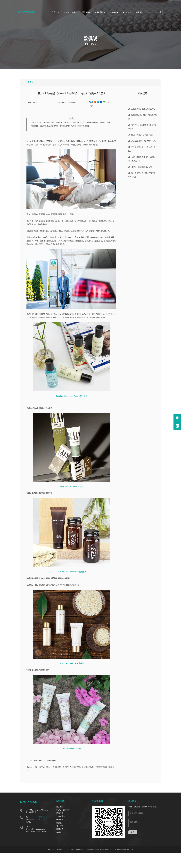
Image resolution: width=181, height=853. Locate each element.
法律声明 (68, 849)
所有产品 (59, 813)
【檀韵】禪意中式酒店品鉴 (141, 167)
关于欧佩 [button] (126, 12)
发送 (132, 832)
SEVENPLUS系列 (63, 810)
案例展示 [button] (113, 12)
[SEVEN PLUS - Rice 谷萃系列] (71, 624)
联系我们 (139, 12)
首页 (87, 44)
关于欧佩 (59, 826)
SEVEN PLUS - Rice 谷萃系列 (71, 663)
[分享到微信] (104, 102)
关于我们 (51, 849)
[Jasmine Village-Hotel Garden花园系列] (71, 357)
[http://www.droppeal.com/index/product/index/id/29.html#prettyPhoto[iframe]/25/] (71, 709)
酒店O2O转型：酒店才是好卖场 (143, 141)
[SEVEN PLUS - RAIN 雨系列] (71, 447)
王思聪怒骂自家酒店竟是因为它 (143, 109)
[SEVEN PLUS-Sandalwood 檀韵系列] (71, 532)
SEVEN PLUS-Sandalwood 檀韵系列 (71, 572)
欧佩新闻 (59, 829)
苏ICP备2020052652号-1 (123, 849)
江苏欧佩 (55, 12)
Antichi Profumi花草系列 (71, 748)
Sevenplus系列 (70, 12)
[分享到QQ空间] (92, 102)
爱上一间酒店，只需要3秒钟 (142, 135)
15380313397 (40, 819)
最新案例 (59, 820)
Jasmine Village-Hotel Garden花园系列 (71, 396)
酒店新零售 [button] (99, 12)
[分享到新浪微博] (95, 102)
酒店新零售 (60, 816)
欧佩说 (94, 44)
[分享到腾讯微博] (98, 102)
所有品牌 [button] (85, 12)
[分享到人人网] (101, 102)
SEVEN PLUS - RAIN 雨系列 (71, 486)
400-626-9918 (41, 817)
